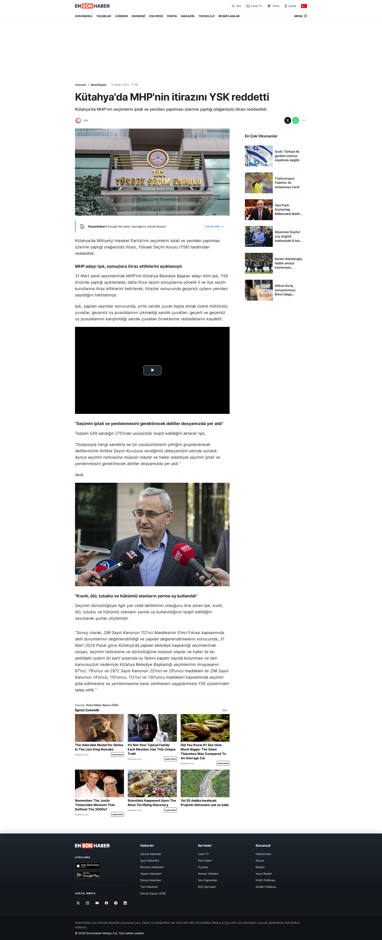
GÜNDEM (121, 16)
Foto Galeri (205, 860)
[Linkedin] (125, 903)
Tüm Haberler (149, 886)
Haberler (80, 84)
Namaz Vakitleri (208, 873)
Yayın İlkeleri (264, 873)
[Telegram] (116, 903)
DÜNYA (172, 16)
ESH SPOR (156, 16)
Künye (260, 860)
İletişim (260, 867)
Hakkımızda (263, 854)
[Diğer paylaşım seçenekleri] (303, 120)
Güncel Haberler (150, 854)
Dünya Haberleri (150, 880)
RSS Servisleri (207, 886)
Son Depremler (207, 880)
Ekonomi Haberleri (152, 867)
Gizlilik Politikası (266, 886)
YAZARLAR (103, 16)
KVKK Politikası (265, 880)
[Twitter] (78, 903)
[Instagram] (87, 903)
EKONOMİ (138, 16)
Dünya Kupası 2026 (153, 893)
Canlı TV (203, 854)
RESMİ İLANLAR (229, 16)
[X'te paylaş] (287, 120)
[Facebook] (106, 903)
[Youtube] (97, 903)
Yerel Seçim (98, 84)
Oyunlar (203, 867)
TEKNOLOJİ (206, 16)
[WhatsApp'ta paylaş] (295, 120)
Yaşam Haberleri (150, 873)
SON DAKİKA (83, 16)
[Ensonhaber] (92, 6)
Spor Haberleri (149, 860)
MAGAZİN (187, 16)
